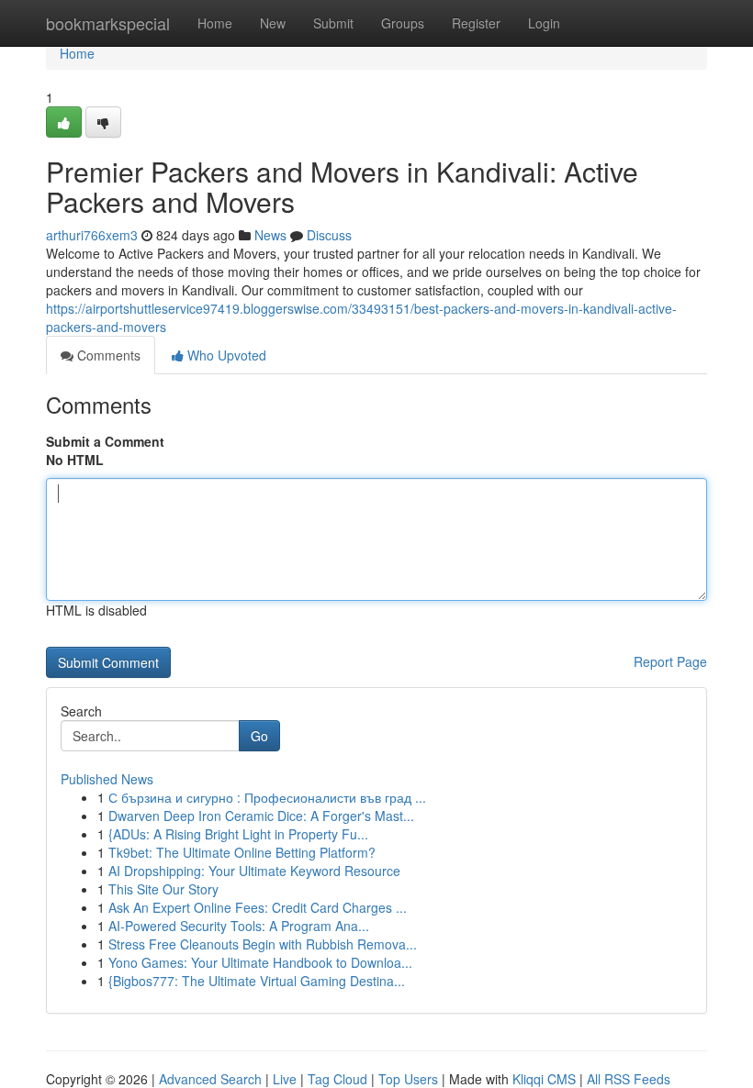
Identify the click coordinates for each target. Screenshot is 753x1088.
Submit (333, 23)
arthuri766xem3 (92, 235)
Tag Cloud (337, 1079)
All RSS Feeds (628, 1079)
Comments (106, 355)
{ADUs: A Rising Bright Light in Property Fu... (238, 834)
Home (214, 23)
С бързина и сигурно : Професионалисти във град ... (267, 797)
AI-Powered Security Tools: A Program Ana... (238, 925)
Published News (107, 779)
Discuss (329, 235)
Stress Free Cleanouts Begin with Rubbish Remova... (262, 944)
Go (259, 736)
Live (285, 1079)
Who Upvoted (225, 355)
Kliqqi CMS (544, 1079)
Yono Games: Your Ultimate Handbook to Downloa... (260, 962)
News (270, 235)
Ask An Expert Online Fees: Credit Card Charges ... (257, 907)
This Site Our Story (163, 889)
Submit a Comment (105, 441)
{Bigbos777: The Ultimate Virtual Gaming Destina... (256, 980)
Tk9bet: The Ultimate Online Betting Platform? (242, 852)
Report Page (670, 661)
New (273, 23)
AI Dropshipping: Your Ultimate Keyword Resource (254, 870)
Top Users (408, 1079)
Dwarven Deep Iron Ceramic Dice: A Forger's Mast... (261, 815)
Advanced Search (210, 1079)
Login (544, 23)
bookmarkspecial (108, 23)
